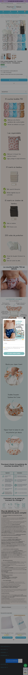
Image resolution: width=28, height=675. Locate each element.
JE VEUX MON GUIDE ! (14, 353)
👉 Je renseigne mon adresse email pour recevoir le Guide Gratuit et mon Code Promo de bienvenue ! (14, 348)
